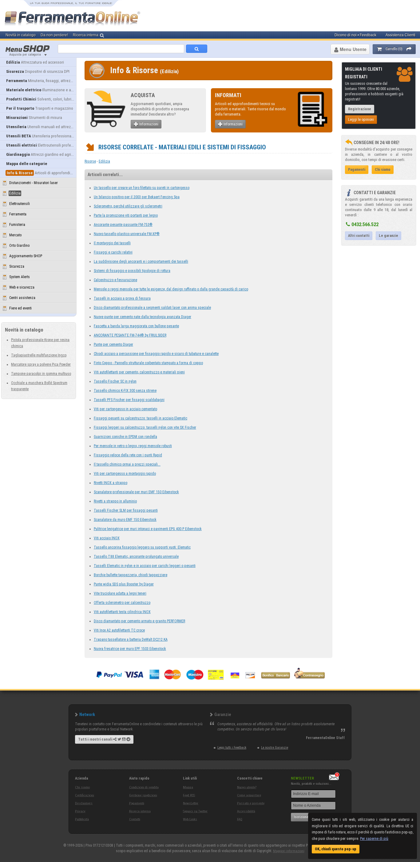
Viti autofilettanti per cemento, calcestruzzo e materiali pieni (139, 372)
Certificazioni (84, 795)
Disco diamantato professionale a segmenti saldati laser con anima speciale (152, 307)
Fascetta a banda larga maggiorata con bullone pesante (136, 326)
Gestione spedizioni (143, 795)
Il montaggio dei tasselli (112, 243)
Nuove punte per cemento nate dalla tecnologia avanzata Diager (142, 317)
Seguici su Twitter (195, 811)
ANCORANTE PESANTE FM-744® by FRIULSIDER (130, 335)
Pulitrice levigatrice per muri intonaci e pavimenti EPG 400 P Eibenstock (148, 529)
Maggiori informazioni (288, 851)
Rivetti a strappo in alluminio (115, 501)
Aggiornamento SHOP (25, 256)
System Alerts (19, 277)
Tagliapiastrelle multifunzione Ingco (38, 355)
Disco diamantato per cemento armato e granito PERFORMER (139, 621)
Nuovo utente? (246, 787)
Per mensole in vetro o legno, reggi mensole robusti (133, 446)
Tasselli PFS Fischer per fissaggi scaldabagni (129, 400)
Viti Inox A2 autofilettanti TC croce (119, 630)
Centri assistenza (22, 298)
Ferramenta (17, 214)
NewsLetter (190, 803)
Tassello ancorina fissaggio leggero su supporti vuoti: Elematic (142, 547)
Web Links (190, 819)
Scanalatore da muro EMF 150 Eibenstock (125, 520)
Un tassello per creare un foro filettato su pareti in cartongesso (141, 188)
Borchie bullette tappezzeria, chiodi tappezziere (130, 575)
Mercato (15, 235)
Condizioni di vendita (144, 787)
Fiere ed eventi (20, 308)
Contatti (134, 819)
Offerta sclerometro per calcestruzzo (122, 602)
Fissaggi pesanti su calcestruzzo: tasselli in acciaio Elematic (140, 418)
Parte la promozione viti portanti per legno (126, 215)
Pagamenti (136, 803)
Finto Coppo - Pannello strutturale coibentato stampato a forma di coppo (148, 363)
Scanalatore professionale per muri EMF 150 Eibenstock (136, 492)
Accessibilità (246, 811)
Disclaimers (84, 803)
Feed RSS (189, 795)
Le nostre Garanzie (274, 748)
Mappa (188, 787)
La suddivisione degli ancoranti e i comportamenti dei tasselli (141, 261)
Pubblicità (82, 819)
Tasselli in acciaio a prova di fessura (122, 298)
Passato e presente (250, 803)
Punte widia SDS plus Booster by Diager (124, 584)
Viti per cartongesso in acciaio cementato (125, 409)
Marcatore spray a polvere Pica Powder (41, 364)
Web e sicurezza (21, 287)
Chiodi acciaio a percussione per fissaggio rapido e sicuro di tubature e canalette (156, 354)
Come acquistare (249, 795)
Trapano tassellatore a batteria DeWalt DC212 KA (131, 639)
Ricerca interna (140, 811)
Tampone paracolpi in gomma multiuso (41, 374)
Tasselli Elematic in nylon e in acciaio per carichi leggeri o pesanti (145, 566)
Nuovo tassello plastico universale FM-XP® (127, 234)
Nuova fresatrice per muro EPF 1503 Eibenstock (130, 649)
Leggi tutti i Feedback (231, 748)
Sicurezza (16, 266)
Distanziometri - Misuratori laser (33, 183)
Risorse (90, 161)
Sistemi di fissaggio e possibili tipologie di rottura (132, 271)
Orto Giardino (19, 245)
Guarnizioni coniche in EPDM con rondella (125, 437)
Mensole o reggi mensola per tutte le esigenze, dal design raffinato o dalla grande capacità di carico (171, 289)
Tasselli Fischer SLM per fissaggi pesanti (126, 510)
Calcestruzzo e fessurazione (115, 280)
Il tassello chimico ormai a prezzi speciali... (127, 464)
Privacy (80, 811)
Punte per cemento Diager (113, 344)
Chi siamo (82, 787)
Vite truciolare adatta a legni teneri (120, 593)
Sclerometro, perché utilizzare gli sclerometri (128, 206)
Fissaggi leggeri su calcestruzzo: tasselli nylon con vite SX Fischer (145, 427)
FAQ (239, 819)
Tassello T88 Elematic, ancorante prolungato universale (136, 556)
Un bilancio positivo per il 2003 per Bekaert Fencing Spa (137, 197)
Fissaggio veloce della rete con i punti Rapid (128, 455)
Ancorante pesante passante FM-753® (123, 224)
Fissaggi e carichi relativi (113, 252)
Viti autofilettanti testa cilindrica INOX (122, 612)
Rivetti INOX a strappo (110, 483)
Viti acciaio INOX (107, 538)
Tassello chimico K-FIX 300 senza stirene (125, 390)
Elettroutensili (19, 204)
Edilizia (104, 161)
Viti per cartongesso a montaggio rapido (125, 473)
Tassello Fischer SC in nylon (115, 381)
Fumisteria (17, 224)
